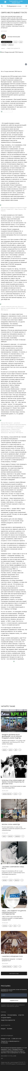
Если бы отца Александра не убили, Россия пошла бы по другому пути (13, 782)
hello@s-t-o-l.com (5, 1038)
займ (16, 749)
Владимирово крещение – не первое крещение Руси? (12, 959)
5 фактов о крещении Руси (12, 956)
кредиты (4, 749)
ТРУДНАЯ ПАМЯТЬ (6, 1017)
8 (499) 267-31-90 (16, 1038)
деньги (10, 749)
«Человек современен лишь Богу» (13, 867)
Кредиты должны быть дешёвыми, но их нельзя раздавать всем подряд (12, 736)
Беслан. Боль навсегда (11, 824)
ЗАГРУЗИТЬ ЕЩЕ (14, 973)
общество (11, 44)
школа (4, 836)
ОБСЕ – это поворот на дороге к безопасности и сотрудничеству (14, 912)
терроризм (17, 836)
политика (4, 44)
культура (5, 880)
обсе (15, 925)
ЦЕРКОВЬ (3, 1015)
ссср (10, 925)
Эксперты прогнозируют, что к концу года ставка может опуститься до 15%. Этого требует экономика (13, 742)
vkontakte (9, 1028)
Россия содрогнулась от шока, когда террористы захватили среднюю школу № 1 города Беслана (14, 828)
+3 (19, 749)
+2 (19, 793)
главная (3, 48)
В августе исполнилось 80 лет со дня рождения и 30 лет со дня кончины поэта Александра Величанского (13, 872)
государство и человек (6, 42)
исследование (5, 83)
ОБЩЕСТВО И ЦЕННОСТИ (13, 48)
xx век (20, 42)
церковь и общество (7, 793)
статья (15, 42)
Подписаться (14, 1000)
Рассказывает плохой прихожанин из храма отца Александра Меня (14, 787)
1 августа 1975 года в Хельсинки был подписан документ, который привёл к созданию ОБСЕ (12, 918)
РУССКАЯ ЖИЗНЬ (12, 1015)
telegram (3, 1028)
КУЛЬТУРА (21, 1015)
